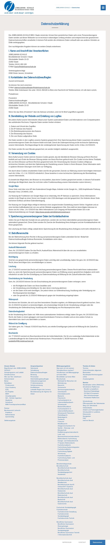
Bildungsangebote (63, 366)
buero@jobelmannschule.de (25, 67)
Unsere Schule (9, 366)
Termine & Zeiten (89, 366)
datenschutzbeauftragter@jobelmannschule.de (32, 87)
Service (85, 382)
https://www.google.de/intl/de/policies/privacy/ (52, 212)
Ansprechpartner (37, 366)
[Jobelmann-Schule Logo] (19, 13)
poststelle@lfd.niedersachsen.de (21, 341)
